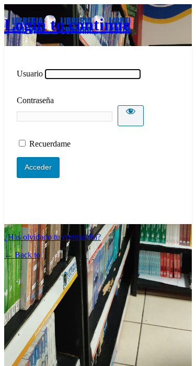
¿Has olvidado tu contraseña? (52, 236)
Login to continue (67, 24)
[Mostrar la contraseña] (131, 115)
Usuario (30, 73)
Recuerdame (50, 143)
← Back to (22, 254)
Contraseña (35, 100)
